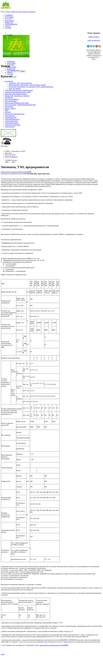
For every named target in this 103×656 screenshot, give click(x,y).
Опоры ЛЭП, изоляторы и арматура (17, 96)
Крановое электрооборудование (16, 94)
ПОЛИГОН (9, 97)
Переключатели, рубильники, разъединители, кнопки (27, 85)
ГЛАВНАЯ (9, 15)
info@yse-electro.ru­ (11, 157)
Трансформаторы (11, 117)
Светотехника (9, 116)
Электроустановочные (12, 125)
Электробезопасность (12, 119)
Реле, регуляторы (15, 88)
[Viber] (96, 46)
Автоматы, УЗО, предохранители (20, 83)
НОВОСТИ (9, 22)
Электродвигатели (11, 121)
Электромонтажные (12, 123)
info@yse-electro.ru (29, 12)
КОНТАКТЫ (9, 20)
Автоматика (9, 81)
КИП (6, 110)
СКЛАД (7, 26)
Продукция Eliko (10, 101)
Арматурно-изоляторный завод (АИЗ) (18, 92)
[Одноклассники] (99, 46)
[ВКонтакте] (88, 46)
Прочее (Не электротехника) (14, 114)
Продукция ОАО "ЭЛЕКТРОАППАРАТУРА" (20, 105)
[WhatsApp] (91, 46)
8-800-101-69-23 (16, 12)
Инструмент (9, 106)
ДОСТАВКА (9, 17)
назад (3, 654)
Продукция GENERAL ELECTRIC (17, 103)
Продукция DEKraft (12, 99)
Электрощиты (9, 126)
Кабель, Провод (10, 108)
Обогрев (8, 112)
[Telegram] (94, 46)
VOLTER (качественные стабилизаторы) (19, 90)
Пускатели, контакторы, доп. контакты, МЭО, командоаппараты (31, 87)
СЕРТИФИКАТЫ (11, 24)
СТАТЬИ (8, 28)
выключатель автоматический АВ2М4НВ (54, 645)
